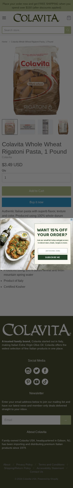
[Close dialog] (71, 219)
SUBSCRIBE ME (52, 257)
